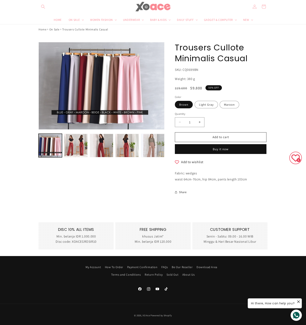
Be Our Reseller (182, 267)
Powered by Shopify (161, 315)
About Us (188, 274)
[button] (43, 6)
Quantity (180, 114)
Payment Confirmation (142, 267)
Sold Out (172, 274)
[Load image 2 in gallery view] (76, 145)
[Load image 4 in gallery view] (127, 145)
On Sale (54, 29)
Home (42, 29)
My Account (93, 267)
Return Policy (154, 274)
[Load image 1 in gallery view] (50, 145)
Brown (183, 104)
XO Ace (146, 315)
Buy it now (221, 149)
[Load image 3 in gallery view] (101, 145)
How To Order (114, 267)
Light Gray (206, 104)
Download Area (207, 267)
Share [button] (183, 192)
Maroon (229, 104)
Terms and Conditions (126, 274)
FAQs (164, 267)
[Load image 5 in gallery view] (152, 145)
